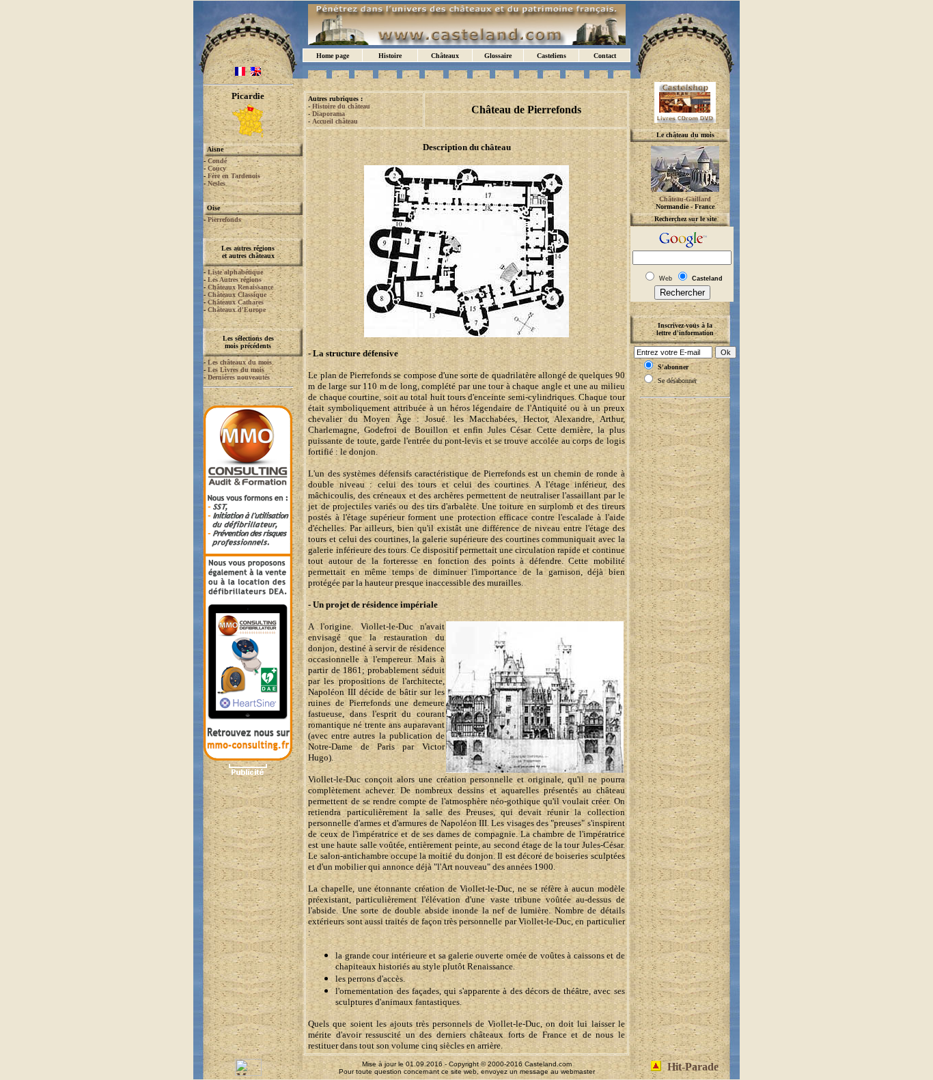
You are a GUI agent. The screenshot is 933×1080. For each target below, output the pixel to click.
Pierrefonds (224, 219)
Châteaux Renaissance (240, 287)
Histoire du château (341, 106)
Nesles (216, 183)
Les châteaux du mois (240, 362)
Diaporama (328, 113)
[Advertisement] (248, 821)
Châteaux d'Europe (237, 309)
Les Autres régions (235, 279)
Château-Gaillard (685, 199)
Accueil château (335, 121)
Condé (217, 161)
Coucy (217, 168)
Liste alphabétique (235, 272)
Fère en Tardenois (234, 176)
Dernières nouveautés (239, 377)
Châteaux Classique (237, 294)
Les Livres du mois (236, 369)
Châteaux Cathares (236, 302)
